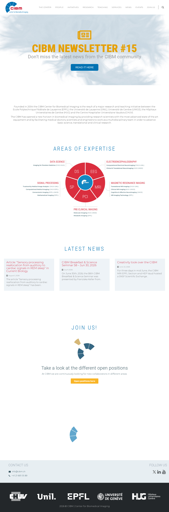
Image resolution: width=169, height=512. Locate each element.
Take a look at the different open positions (84, 368)
